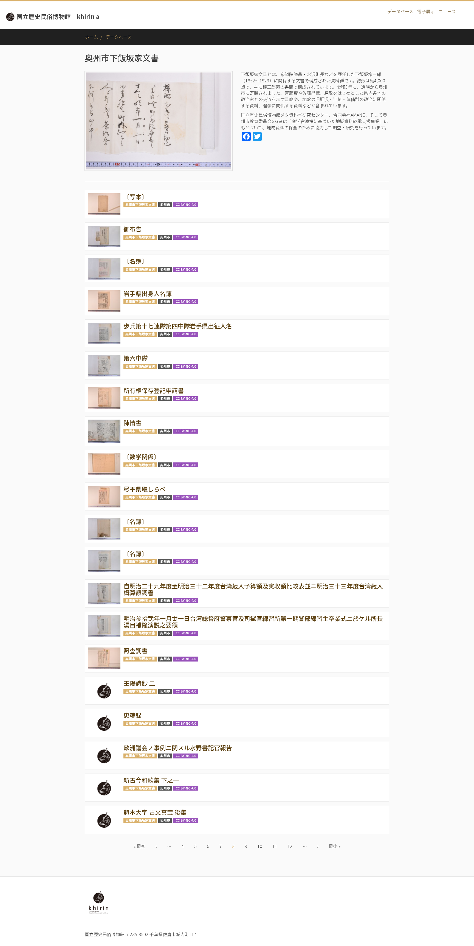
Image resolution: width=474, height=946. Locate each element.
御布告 (132, 228)
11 (277, 846)
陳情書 (132, 422)
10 (262, 846)
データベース (400, 11)
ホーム (91, 37)
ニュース (447, 11)
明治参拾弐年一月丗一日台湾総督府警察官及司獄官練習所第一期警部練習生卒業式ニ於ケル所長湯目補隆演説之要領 (253, 621)
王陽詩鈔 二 (139, 683)
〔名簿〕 (135, 260)
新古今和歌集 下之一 (151, 779)
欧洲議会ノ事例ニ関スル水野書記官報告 (177, 747)
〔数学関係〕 (141, 456)
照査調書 (135, 650)
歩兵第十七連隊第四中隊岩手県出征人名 (177, 325)
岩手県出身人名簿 (147, 293)
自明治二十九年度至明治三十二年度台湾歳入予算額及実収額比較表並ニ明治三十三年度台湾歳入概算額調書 (253, 589)
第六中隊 (135, 357)
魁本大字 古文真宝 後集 (155, 812)
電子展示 (426, 11)
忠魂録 (132, 715)
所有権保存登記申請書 (153, 390)
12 (292, 846)
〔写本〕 (135, 196)
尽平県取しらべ (144, 488)
